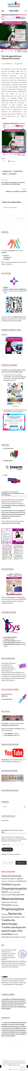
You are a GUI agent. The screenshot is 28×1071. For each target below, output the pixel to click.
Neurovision (5, 902)
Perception (7, 905)
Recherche (15, 913)
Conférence (12, 881)
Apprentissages (18, 171)
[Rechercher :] (14, 806)
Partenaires (13, 902)
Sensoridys (14, 10)
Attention (4, 881)
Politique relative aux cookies (14, 1064)
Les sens (17, 892)
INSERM (5, 892)
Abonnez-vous (7, 849)
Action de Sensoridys (11, 876)
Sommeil (16, 917)
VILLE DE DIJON (8, 448)
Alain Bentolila (6, 171)
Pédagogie (5, 914)
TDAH (22, 917)
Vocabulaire (12, 173)
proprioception (5, 78)
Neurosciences (13, 898)
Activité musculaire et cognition (12, 878)
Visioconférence (16, 937)
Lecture (4, 173)
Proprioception (13, 909)
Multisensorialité (6, 895)
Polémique (15, 905)
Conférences (21, 881)
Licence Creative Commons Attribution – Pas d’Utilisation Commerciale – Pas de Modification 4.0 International (13, 982)
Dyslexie (6, 884)
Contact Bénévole (6, 699)
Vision (24, 937)
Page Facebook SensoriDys (10, 790)
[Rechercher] (24, 806)
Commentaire (20, 218)
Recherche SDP (7, 917)
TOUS (5, 475)
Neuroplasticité (18, 895)
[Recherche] (24, 11)
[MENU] (2, 11)
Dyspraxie (16, 884)
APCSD (18, 410)
